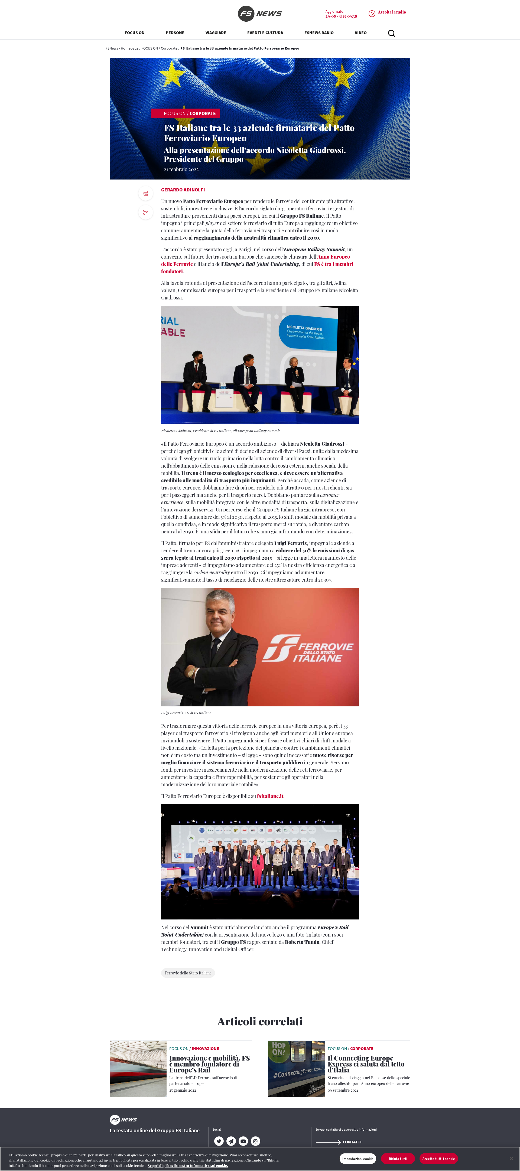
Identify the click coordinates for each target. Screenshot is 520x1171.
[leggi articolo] (138, 1068)
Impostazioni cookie (357, 1158)
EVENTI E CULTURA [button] (265, 32)
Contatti (352, 1141)
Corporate (169, 48)
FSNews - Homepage (122, 48)
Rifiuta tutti (398, 1158)
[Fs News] (260, 13)
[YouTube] (243, 1141)
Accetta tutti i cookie (438, 1158)
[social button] (145, 212)
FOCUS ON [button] (135, 32)
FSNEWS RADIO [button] (319, 32)
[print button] (145, 193)
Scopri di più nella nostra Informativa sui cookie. (188, 1165)
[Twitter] (219, 1141)
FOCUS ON (149, 48)
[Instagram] (255, 1141)
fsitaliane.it (270, 796)
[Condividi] (145, 227)
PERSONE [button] (175, 32)
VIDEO (361, 32)
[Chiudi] (511, 1159)
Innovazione (205, 1048)
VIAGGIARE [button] (216, 32)
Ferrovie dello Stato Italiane (188, 973)
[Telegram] (231, 1141)
